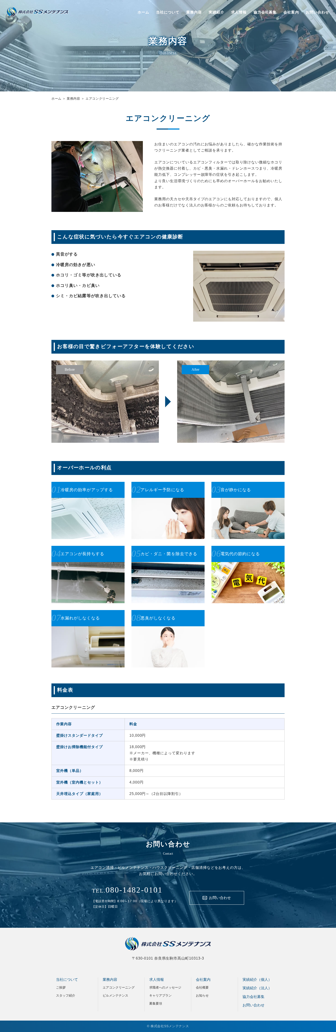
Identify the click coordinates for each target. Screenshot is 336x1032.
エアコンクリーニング (119, 987)
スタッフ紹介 (65, 995)
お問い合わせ (317, 12)
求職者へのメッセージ (165, 987)
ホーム (143, 12)
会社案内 (291, 12)
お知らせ (202, 995)
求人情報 (239, 12)
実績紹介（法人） (257, 988)
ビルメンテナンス (115, 995)
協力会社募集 (265, 12)
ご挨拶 (61, 987)
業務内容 (194, 12)
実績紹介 (216, 12)
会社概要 (202, 987)
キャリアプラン (160, 995)
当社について (167, 12)
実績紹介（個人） (257, 979)
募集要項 (155, 1003)
